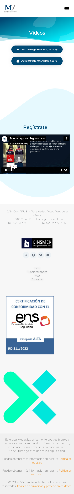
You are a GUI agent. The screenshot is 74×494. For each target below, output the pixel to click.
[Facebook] (33, 255)
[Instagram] (26, 255)
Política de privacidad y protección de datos (44, 486)
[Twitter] (41, 255)
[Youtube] (48, 255)
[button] (67, 8)
